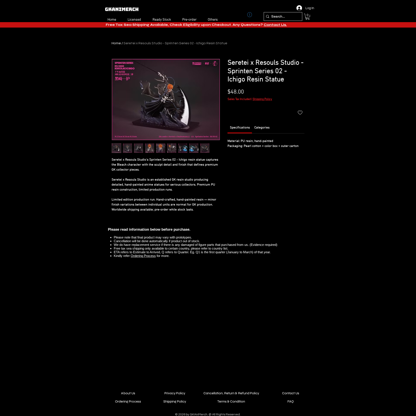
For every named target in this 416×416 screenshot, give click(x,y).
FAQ (290, 401)
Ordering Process (143, 256)
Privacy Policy (174, 393)
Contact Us (290, 393)
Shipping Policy (262, 99)
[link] (240, 128)
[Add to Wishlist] (300, 112)
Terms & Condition (231, 401)
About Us (128, 393)
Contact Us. (275, 25)
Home (116, 43)
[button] (307, 17)
